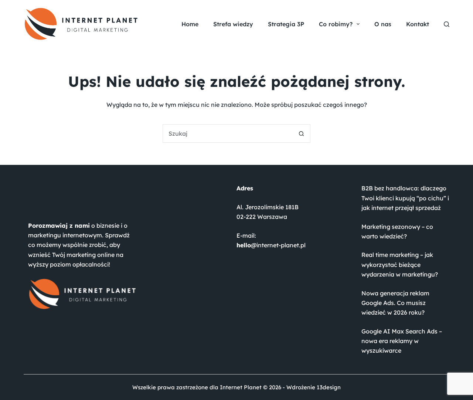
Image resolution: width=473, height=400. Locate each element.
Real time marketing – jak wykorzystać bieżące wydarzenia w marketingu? (399, 264)
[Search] (446, 24)
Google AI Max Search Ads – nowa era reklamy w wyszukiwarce (401, 341)
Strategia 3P (286, 24)
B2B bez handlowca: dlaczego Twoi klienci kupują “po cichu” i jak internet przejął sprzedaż (405, 197)
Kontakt (417, 24)
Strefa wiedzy (233, 24)
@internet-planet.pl (271, 245)
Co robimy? (336, 24)
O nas (382, 24)
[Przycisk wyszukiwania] (301, 133)
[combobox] (227, 133)
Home (189, 24)
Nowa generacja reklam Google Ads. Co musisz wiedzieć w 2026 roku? (395, 302)
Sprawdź (117, 235)
